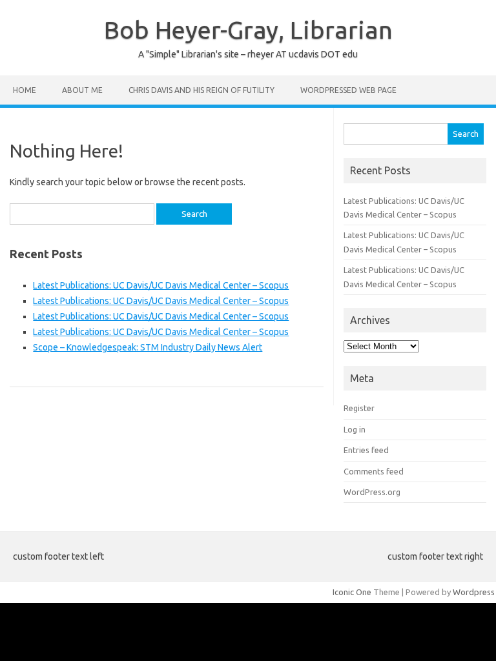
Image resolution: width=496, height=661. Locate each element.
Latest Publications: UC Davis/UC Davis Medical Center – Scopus (161, 285)
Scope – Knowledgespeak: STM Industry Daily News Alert (147, 347)
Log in (355, 429)
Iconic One (352, 591)
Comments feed (374, 471)
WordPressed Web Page (348, 90)
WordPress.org (372, 491)
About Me (82, 90)
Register (359, 407)
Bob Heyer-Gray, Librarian (248, 29)
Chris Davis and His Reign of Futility (201, 90)
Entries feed (366, 449)
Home (24, 90)
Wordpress (474, 591)
